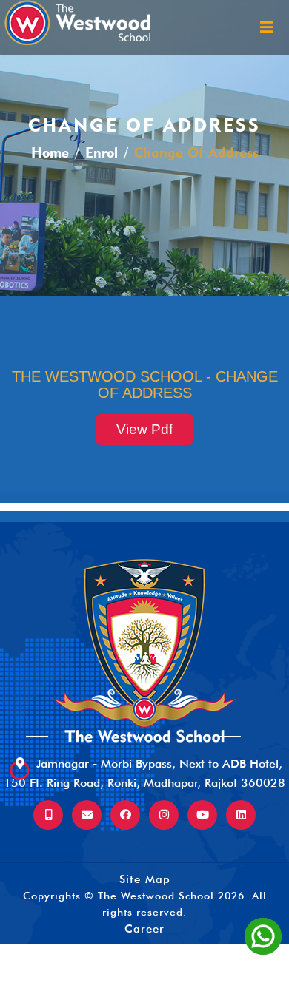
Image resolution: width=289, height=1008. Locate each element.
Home (50, 152)
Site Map (144, 879)
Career (144, 929)
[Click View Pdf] (144, 414)
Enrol (101, 152)
